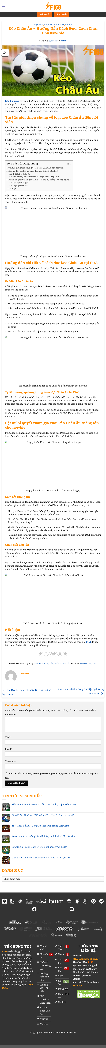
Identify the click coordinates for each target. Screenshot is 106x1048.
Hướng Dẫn (49, 25)
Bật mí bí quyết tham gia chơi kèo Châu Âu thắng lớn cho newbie (39, 180)
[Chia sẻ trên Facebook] (46, 654)
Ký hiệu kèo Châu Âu (21, 174)
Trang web (10, 761)
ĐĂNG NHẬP (61, 14)
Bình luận (10, 714)
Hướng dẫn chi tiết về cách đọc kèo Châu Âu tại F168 (33, 171)
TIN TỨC (69, 25)
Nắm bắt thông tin (20, 183)
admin (64, 41)
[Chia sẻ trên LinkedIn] (65, 654)
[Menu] (3, 6)
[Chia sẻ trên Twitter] (50, 654)
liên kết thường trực (88, 663)
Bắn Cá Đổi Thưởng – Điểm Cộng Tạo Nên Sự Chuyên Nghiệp (43, 815)
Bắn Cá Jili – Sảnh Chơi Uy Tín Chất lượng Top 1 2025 (39, 847)
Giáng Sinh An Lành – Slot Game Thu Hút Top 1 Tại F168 (41, 857)
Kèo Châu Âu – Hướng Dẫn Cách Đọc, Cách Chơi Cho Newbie (43, 836)
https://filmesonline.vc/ (86, 959)
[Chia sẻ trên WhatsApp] (41, 654)
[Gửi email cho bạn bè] (55, 654)
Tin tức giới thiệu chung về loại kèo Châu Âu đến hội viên (35, 168)
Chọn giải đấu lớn (20, 186)
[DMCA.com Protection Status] (88, 994)
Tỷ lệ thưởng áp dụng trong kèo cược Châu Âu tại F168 (36, 177)
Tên (7, 737)
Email (8, 749)
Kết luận (12, 189)
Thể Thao (60, 25)
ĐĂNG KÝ (44, 14)
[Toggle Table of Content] (68, 164)
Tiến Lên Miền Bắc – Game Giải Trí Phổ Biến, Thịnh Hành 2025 (44, 804)
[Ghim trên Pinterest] (60, 654)
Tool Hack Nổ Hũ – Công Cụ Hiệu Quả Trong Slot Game (40, 826)
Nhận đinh (38, 25)
